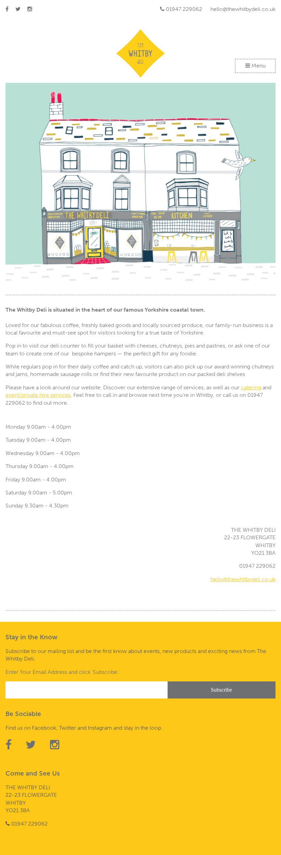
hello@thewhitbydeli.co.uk (243, 9)
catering (251, 387)
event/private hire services (38, 395)
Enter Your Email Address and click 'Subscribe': (62, 672)
